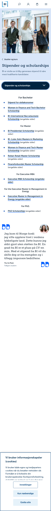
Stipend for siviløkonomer (20, 102)
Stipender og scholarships (17, 85)
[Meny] (46, 4)
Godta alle (25, 502)
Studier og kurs (11, 59)
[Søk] (19, 4)
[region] (25, 481)
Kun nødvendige (25, 493)
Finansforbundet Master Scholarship (26, 164)
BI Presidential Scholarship (21, 131)
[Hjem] (5, 4)
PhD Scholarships (16, 211)
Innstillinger (26, 485)
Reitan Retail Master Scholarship (24, 156)
